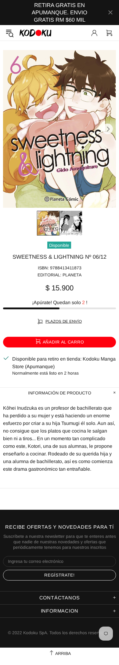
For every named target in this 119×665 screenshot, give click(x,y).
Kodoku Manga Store (35, 32)
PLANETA (72, 274)
